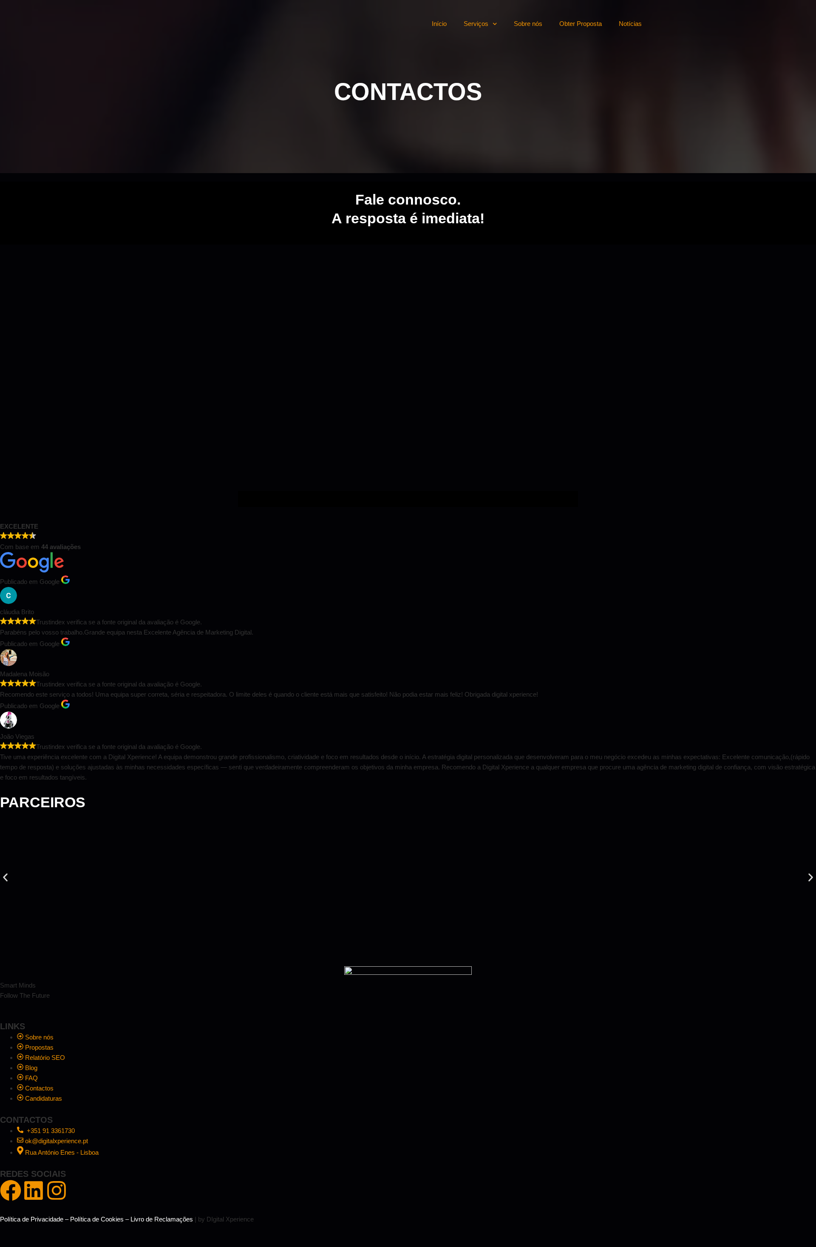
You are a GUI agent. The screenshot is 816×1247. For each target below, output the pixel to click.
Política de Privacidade (31, 1219)
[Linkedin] (33, 1190)
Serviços (476, 23)
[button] (5, 877)
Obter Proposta (580, 23)
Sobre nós (528, 23)
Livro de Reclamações (161, 1219)
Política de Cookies (97, 1219)
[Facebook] (10, 1190)
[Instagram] (56, 1190)
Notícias (630, 23)
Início (439, 23)
